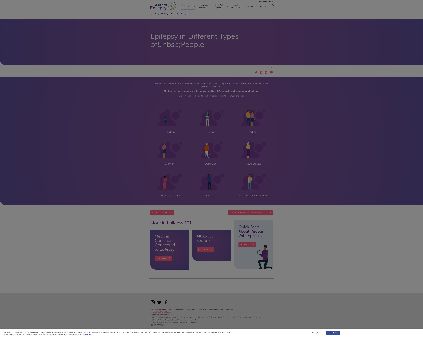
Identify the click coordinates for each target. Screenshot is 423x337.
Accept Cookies (333, 333)
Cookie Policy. (88, 334)
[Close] (419, 333)
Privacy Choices (317, 333)
